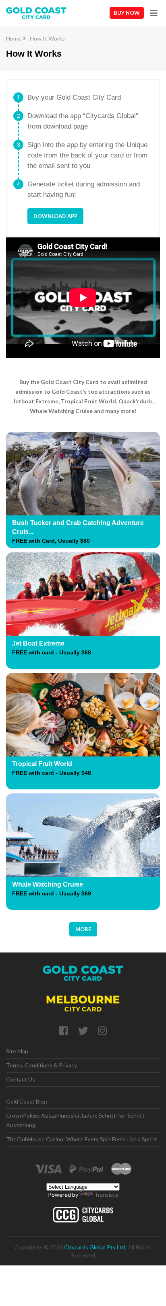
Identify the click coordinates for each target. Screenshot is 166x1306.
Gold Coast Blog (26, 1101)
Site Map (17, 1051)
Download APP (55, 216)
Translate (106, 1194)
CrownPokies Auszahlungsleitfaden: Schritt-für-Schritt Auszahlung (75, 1120)
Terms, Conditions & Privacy (41, 1065)
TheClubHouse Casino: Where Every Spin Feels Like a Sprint (81, 1139)
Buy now (127, 13)
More (83, 929)
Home (13, 38)
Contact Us (20, 1079)
